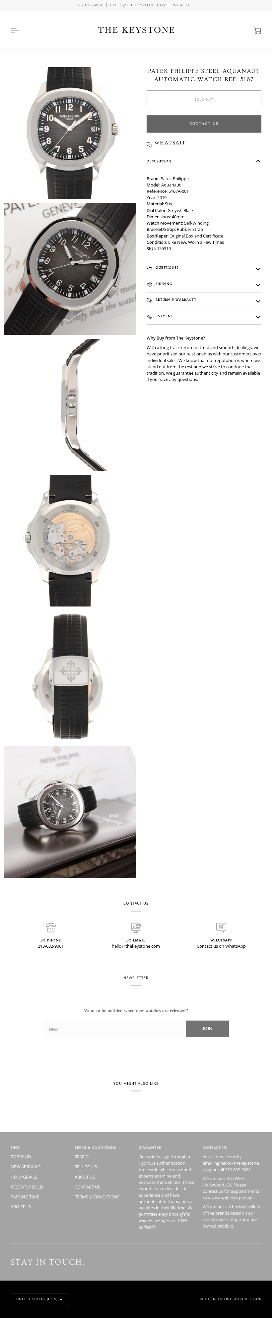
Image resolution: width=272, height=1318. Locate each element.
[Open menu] (21, 30)
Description (159, 161)
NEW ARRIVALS (25, 1167)
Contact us (204, 124)
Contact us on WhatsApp (221, 946)
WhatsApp (184, 5)
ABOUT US (21, 1207)
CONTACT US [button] (215, 1148)
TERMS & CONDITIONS (97, 1197)
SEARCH (83, 1157)
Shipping (163, 284)
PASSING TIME (25, 1197)
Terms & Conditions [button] (95, 1148)
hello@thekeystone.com (136, 946)
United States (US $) (37, 1299)
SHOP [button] (15, 1148)
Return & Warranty (175, 300)
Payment (163, 316)
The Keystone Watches (228, 1299)
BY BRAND (21, 1157)
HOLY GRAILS (24, 1177)
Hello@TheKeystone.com (138, 5)
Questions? (166, 268)
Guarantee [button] (150, 1148)
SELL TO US (86, 1167)
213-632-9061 (51, 946)
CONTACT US (87, 1187)
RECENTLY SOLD (27, 1187)
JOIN (207, 1029)
